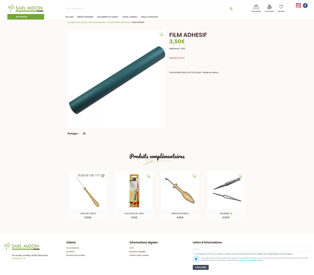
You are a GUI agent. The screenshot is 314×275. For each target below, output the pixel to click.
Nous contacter (149, 16)
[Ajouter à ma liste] (102, 176)
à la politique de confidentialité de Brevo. (249, 260)
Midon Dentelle (85, 16)
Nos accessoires (97, 22)
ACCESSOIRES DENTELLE (118, 22)
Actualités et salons (107, 16)
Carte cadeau (129, 16)
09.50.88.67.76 (18, 258)
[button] (84, 133)
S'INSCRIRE (200, 267)
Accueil (69, 16)
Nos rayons (21, 17)
